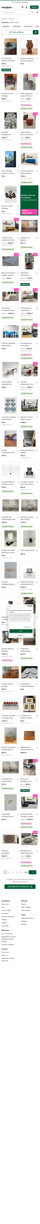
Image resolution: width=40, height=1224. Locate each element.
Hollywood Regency (27, 918)
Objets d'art (5, 904)
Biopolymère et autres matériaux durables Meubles (9, 939)
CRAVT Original (25, 907)
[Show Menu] (37, 12)
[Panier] (23, 7)
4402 (26, 872)
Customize (20, 635)
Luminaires (5, 913)
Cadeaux (4, 923)
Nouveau (11, 19)
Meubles (4, 920)
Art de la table (6, 910)
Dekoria (23, 904)
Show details (27, 626)
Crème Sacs (5, 952)
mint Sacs (5, 955)
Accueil (4, 19)
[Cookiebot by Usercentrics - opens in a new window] (27, 606)
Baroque (24, 924)
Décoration (5, 926)
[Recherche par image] (32, 12)
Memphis (24, 921)
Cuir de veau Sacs (7, 933)
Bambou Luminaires (8, 944)
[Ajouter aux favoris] (18, 58)
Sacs (3, 907)
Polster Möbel (25, 910)
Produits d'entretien (8, 916)
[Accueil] (10, 7)
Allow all (21, 630)
